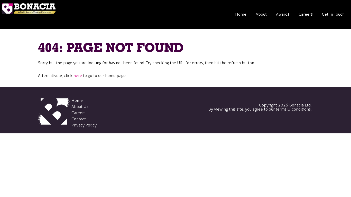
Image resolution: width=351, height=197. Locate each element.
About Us (79, 106)
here (77, 75)
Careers (306, 14)
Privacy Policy (84, 125)
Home (240, 14)
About (261, 14)
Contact (78, 118)
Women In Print (272, 108)
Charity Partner (272, 85)
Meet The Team (272, 61)
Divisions (266, 37)
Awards (282, 14)
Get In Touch (333, 14)
